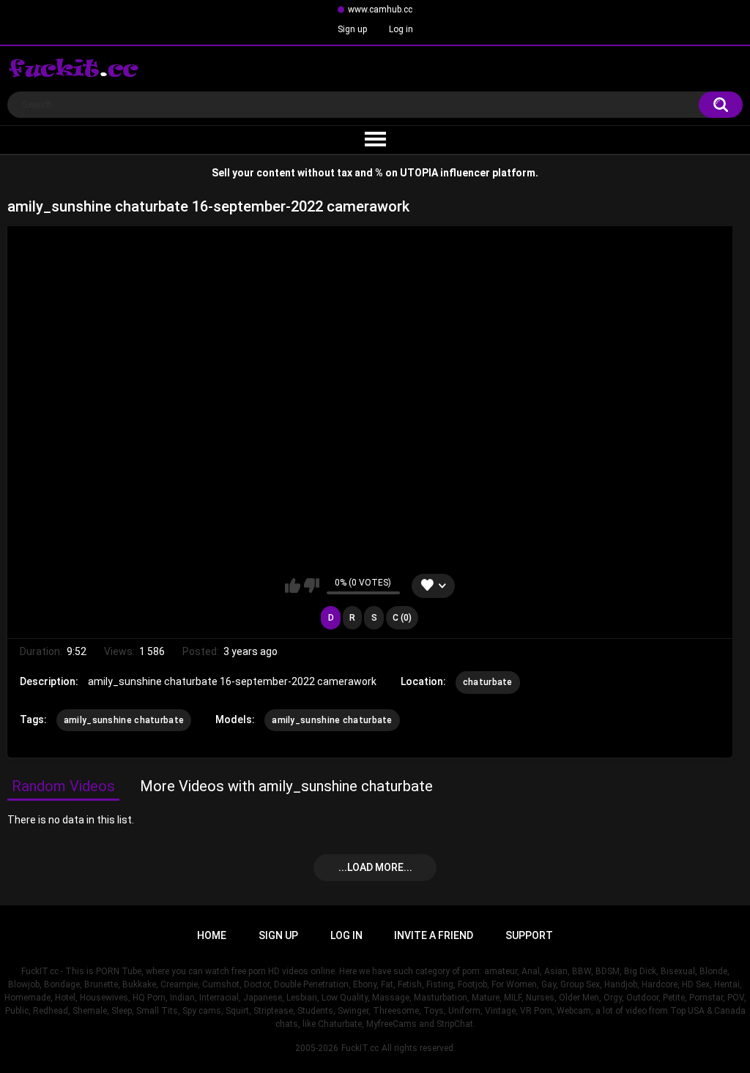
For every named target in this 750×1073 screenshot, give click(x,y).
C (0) (402, 618)
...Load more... (375, 867)
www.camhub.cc (380, 9)
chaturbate (488, 682)
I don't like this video (311, 585)
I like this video (292, 585)
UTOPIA (419, 173)
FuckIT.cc (360, 1048)
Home (211, 935)
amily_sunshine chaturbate (124, 720)
